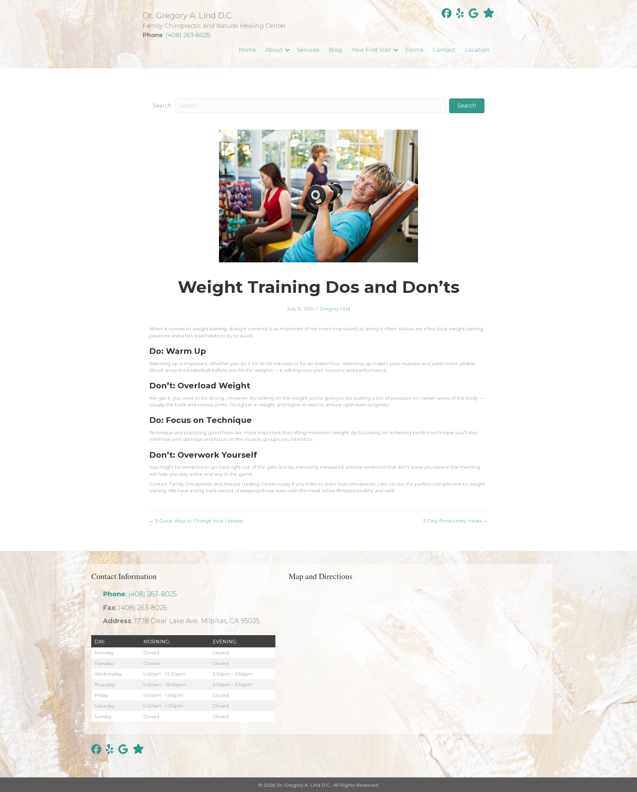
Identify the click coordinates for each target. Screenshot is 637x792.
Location (477, 50)
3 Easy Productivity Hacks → (455, 521)
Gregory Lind (335, 309)
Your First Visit (371, 50)
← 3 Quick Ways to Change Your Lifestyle (196, 521)
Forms (414, 50)
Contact (444, 50)
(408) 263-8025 (188, 35)
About (274, 50)
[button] (287, 49)
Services (308, 50)
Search (162, 105)
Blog (335, 50)
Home (247, 50)
